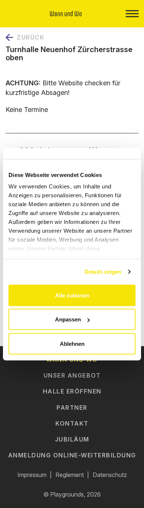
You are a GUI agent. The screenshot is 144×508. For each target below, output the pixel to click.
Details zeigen (103, 272)
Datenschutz (110, 474)
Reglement (69, 474)
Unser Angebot (72, 375)
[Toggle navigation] (132, 13)
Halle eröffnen (72, 391)
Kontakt (72, 423)
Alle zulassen (72, 295)
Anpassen (68, 319)
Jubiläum (72, 439)
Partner (72, 407)
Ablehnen (72, 343)
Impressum (32, 474)
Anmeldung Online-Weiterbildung (72, 455)
